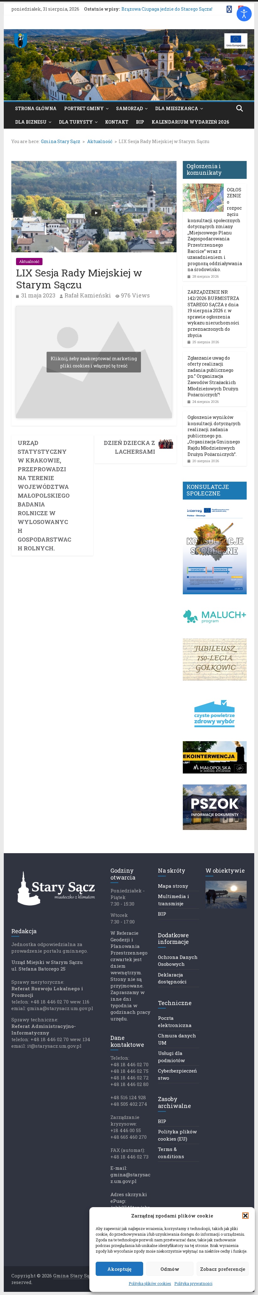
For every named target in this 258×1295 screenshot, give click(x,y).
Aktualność (29, 261)
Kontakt (116, 122)
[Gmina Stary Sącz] (129, 33)
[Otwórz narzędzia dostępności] (244, 13)
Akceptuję (119, 1269)
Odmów (169, 1269)
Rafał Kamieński (87, 295)
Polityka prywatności (193, 1283)
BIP (140, 122)
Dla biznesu (31, 122)
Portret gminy (84, 108)
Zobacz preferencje (222, 1269)
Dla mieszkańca (176, 108)
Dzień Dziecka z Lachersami (129, 447)
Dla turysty (76, 122)
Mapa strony (173, 886)
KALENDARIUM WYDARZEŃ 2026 (190, 122)
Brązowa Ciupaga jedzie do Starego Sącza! (166, 9)
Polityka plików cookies (150, 1283)
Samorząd (129, 108)
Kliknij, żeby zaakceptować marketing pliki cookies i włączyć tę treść (94, 362)
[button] (245, 1215)
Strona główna (36, 108)
